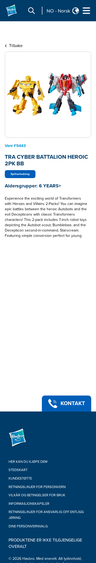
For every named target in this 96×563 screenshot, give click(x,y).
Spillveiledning (20, 174)
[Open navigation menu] (86, 10)
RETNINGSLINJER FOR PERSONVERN (37, 487)
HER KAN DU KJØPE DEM (28, 462)
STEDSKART (18, 470)
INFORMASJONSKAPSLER (29, 504)
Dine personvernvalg (28, 526)
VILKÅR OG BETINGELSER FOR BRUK (37, 495)
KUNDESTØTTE (20, 478)
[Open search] (31, 11)
